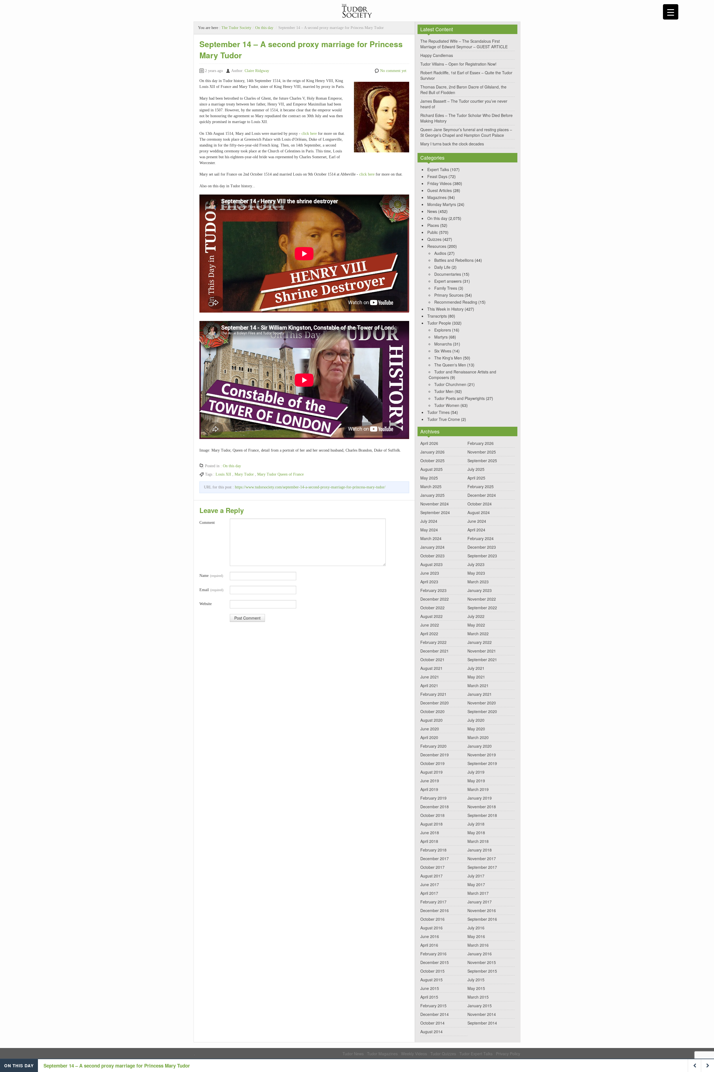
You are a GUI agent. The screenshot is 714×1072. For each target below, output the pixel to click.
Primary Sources (449, 295)
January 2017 (479, 902)
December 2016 (434, 910)
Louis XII (223, 474)
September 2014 (482, 1023)
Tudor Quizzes (443, 1053)
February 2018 (433, 850)
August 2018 (431, 824)
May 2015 (476, 988)
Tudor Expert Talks (476, 1053)
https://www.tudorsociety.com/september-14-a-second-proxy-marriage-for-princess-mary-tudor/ (310, 487)
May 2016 (476, 936)
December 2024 (481, 495)
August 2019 (431, 772)
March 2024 (431, 538)
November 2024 (434, 504)
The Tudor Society (236, 28)
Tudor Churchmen (450, 384)
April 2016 (429, 945)
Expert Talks (438, 169)
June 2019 (429, 780)
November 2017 (481, 858)
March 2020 (478, 737)
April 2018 (429, 841)
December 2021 (434, 651)
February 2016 (433, 953)
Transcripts (437, 316)
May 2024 (429, 530)
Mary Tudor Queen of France (280, 474)
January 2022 (479, 642)
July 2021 (475, 668)
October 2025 (432, 460)
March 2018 (478, 841)
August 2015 (431, 979)
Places (433, 225)
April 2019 (429, 789)
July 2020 (475, 720)
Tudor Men (444, 391)
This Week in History (445, 309)
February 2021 (433, 694)
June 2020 (429, 729)
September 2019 (482, 763)
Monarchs (443, 344)
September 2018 (482, 815)
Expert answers (448, 281)
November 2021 (481, 651)
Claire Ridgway (257, 71)
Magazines (437, 197)
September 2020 (482, 711)
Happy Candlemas (436, 55)
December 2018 (434, 806)
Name (211, 576)
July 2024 (428, 521)
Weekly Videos (414, 1053)
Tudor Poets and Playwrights (459, 398)
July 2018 (475, 824)
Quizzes (434, 239)
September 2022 (482, 607)
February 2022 (433, 642)
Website (205, 604)
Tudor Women (446, 405)
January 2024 (432, 547)
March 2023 (478, 581)
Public (432, 232)
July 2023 (475, 564)
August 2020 (431, 720)
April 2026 (429, 443)
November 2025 (481, 452)
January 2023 (479, 590)
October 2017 (432, 867)
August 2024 (478, 512)
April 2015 (429, 997)
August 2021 (431, 668)
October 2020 (432, 711)
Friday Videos (439, 183)
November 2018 (481, 806)
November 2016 (481, 910)
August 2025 (431, 469)
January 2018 (479, 850)
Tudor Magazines (382, 1053)
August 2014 (431, 1031)
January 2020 (479, 746)
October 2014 (432, 1023)
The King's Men (448, 358)
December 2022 (434, 599)
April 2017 (429, 893)
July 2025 (475, 469)
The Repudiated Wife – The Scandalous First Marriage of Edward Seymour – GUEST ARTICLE (464, 43)
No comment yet (393, 71)
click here (309, 133)
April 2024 (476, 530)
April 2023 (429, 581)
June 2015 (429, 988)
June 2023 (429, 573)
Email (211, 590)
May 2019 (476, 780)
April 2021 (429, 685)
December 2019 (434, 754)
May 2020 (476, 729)
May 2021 (476, 677)
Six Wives (442, 351)
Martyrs (441, 337)
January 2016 (479, 953)
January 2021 (479, 694)
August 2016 (431, 927)
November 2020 (481, 703)
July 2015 (475, 979)
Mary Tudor (244, 474)
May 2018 (476, 832)
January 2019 (479, 798)
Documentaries (447, 274)
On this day (264, 28)
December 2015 (434, 962)
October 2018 (432, 815)
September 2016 (482, 919)
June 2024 (476, 521)
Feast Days (437, 176)
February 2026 (480, 443)
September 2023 (482, 555)
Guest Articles (439, 190)
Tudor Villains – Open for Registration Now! (458, 64)
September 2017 (482, 867)
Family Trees (445, 288)
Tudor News (353, 1053)
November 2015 (481, 962)
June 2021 (429, 677)
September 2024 (435, 512)
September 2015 (482, 971)
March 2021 (478, 685)
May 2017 (476, 884)
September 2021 (482, 659)
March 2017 (478, 893)
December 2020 (434, 703)
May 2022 (476, 625)
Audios (440, 253)
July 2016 (475, 927)
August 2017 (431, 876)
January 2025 (432, 495)
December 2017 (434, 858)
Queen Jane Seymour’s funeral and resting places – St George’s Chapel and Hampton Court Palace (466, 132)
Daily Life (442, 267)
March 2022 (478, 633)
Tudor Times (438, 412)
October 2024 (479, 504)
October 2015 (432, 971)
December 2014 (434, 1014)
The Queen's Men (450, 365)
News (432, 211)
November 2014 (481, 1014)
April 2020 (429, 737)
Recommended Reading (455, 302)
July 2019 (475, 772)
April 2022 (429, 633)
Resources (436, 246)
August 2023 (431, 564)
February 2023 (433, 590)
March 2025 (431, 486)
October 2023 (432, 555)
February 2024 (480, 538)
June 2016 (429, 936)
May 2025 (429, 478)
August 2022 (431, 616)
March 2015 (478, 997)
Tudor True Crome (443, 419)
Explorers (442, 330)
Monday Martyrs (441, 204)
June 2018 (429, 832)
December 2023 (481, 547)
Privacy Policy (508, 1053)
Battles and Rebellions (454, 260)
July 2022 (475, 616)
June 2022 (429, 625)
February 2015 (433, 1005)
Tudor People (439, 323)
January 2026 (432, 452)
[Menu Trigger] (670, 12)
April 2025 (476, 478)
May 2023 (476, 573)
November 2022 (481, 599)
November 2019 (481, 754)
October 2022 (432, 607)
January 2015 (479, 1005)
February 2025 (480, 486)
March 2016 (478, 945)
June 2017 (429, 884)
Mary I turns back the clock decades (452, 144)
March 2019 (478, 789)
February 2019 (433, 798)
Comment (207, 523)
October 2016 (432, 919)
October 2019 (432, 763)
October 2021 (432, 659)
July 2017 (475, 876)
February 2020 (433, 746)
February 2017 (433, 902)
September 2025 (482, 460)
